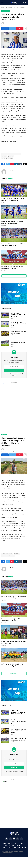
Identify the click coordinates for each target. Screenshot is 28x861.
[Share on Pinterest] (19, 28)
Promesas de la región (20, 847)
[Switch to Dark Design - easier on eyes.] (23, 2)
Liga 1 (15, 843)
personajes (10, 156)
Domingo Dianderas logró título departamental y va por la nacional (18, 333)
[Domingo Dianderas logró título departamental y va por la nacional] (5, 333)
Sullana (21, 843)
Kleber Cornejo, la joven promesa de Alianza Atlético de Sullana (12, 222)
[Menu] (2, 2)
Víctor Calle (9, 23)
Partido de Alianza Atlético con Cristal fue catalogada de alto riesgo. (13, 244)
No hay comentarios (7, 25)
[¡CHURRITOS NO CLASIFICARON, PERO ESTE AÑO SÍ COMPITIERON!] (14, 190)
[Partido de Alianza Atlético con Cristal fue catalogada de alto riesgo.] (14, 235)
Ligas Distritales (9, 845)
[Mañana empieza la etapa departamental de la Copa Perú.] (14, 632)
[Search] (26, 2)
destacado (18, 153)
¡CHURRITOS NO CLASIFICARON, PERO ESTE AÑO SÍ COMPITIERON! (12, 199)
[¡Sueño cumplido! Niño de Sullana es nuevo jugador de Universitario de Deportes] (14, 466)
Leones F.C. (4, 555)
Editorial (10, 843)
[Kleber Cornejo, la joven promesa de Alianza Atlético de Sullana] (14, 212)
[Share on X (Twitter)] (12, 28)
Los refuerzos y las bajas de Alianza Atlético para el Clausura (12, 267)
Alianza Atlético (5, 11)
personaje (4, 156)
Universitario (12, 555)
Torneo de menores (7, 847)
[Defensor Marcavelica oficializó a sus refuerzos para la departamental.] (14, 655)
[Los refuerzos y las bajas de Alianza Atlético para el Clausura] (14, 257)
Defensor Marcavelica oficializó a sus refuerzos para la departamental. (12, 665)
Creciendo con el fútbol (7, 553)
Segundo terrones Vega (7, 158)
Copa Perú (18, 845)
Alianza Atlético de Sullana (8, 153)
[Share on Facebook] (5, 28)
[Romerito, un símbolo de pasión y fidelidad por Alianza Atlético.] (14, 40)
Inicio (4, 843)
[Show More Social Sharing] (25, 28)
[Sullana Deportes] (14, 2)
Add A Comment (14, 275)
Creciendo (4, 434)
